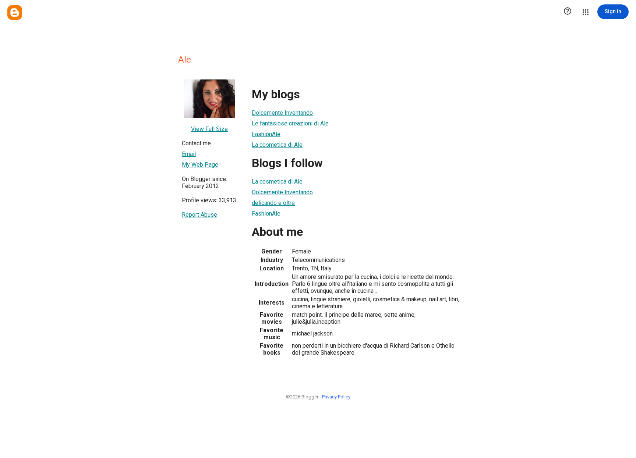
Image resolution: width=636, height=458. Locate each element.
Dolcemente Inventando (282, 112)
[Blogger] (14, 12)
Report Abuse (199, 214)
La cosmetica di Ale (277, 144)
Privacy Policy (336, 397)
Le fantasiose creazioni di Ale (290, 123)
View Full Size (209, 128)
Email (189, 153)
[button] (567, 12)
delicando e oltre (273, 202)
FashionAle (266, 134)
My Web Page (200, 164)
